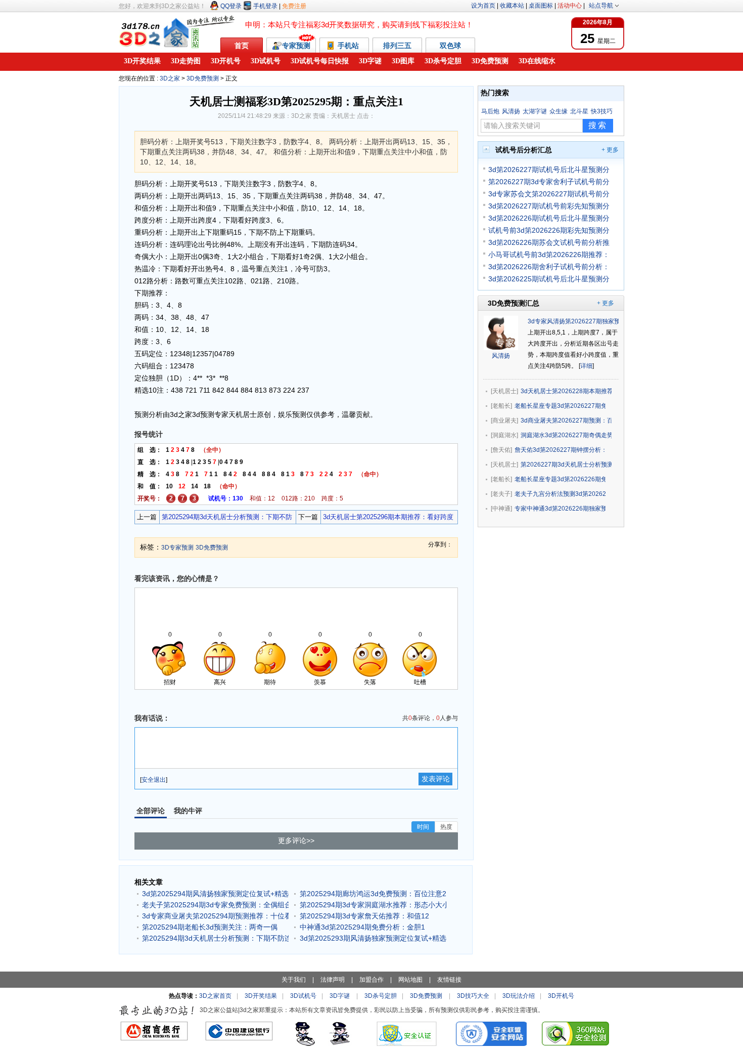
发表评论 (436, 779)
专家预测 (296, 45)
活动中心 (570, 5)
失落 (370, 682)
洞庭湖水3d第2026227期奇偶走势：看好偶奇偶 (566, 435)
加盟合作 (371, 979)
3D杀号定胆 (443, 61)
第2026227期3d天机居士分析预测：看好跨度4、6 (566, 464)
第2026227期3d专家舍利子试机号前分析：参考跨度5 (549, 182)
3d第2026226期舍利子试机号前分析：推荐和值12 (549, 267)
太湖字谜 (535, 111)
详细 (586, 365)
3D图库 (403, 61)
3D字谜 (370, 61)
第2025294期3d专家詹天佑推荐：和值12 (364, 916)
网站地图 (410, 979)
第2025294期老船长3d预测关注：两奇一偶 (209, 927)
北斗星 (579, 111)
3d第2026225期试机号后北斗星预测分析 (549, 279)
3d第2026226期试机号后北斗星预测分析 (549, 218)
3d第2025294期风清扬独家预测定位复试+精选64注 (215, 894)
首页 (242, 45)
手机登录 (265, 6)
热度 (446, 826)
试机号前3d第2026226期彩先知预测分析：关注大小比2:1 (549, 230)
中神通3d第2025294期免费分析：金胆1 (362, 927)
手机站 (349, 45)
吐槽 (420, 682)
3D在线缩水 (537, 61)
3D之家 (170, 78)
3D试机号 (266, 61)
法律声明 (332, 979)
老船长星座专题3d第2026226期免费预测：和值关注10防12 (560, 479)
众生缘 (558, 111)
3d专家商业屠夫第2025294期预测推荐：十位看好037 (215, 916)
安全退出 (154, 779)
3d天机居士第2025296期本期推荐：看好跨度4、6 (387, 518)
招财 (170, 682)
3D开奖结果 (142, 61)
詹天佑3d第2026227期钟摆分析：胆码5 (560, 449)
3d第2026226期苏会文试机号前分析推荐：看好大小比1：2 (549, 242)
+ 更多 (610, 149)
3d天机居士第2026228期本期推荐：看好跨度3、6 (566, 391)
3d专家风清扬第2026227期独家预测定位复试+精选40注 (603, 321)
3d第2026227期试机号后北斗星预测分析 (549, 169)
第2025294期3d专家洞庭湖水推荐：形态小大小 (373, 905)
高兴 (220, 682)
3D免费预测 (490, 61)
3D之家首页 (215, 995)
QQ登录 (231, 6)
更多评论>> (296, 840)
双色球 (450, 45)
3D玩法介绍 (518, 995)
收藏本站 (512, 5)
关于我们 (294, 979)
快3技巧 (602, 111)
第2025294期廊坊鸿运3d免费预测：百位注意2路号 (373, 894)
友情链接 (449, 979)
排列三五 (397, 45)
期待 (270, 682)
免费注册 (294, 6)
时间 (423, 826)
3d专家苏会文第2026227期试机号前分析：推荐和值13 (549, 194)
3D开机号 (226, 61)
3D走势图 (186, 61)
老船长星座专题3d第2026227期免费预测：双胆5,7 (560, 405)
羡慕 (320, 682)
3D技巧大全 (473, 995)
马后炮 (490, 111)
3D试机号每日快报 (320, 61)
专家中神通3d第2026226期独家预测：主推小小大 (560, 508)
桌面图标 (541, 5)
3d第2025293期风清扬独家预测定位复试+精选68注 (373, 938)
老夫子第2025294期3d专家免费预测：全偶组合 (215, 905)
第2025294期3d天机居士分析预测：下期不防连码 (226, 518)
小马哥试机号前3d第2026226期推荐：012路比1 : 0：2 (549, 254)
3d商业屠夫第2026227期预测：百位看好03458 (566, 420)
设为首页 (483, 5)
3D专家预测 (177, 547)
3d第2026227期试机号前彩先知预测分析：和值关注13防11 (549, 206)
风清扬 (511, 111)
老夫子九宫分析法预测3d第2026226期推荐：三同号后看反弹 (560, 493)
